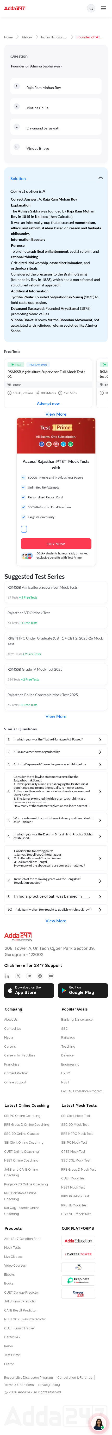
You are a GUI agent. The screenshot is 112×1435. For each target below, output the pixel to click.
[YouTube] (51, 976)
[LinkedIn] (7, 976)
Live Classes (13, 1257)
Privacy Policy (49, 1385)
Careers (10, 1047)
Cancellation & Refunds (74, 1378)
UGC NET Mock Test (76, 1214)
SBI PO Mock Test (74, 1143)
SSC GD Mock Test (75, 1125)
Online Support (15, 1082)
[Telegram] (29, 976)
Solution (18, 179)
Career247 (12, 1337)
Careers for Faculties (19, 1055)
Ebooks (9, 1275)
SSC (64, 1029)
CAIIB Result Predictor (20, 1310)
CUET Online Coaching (21, 1152)
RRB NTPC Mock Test (77, 1134)
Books (8, 1283)
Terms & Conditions (19, 1385)
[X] (18, 976)
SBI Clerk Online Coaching (23, 1143)
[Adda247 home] (14, 8)
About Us (11, 1020)
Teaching (68, 1047)
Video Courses (15, 1266)
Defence (67, 1055)
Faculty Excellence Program (82, 1091)
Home (8, 37)
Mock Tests (12, 1248)
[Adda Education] (78, 1241)
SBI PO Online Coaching (22, 1116)
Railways (68, 1037)
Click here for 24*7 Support (33, 965)
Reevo (8, 1346)
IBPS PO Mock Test (75, 1196)
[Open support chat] (98, 1423)
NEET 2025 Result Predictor (25, 1319)
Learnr (9, 1364)
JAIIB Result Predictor (20, 1301)
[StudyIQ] (78, 1267)
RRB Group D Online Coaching (26, 1125)
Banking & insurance (76, 1020)
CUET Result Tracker (19, 1328)
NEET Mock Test (73, 1187)
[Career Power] (78, 1254)
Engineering (70, 1064)
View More (56, 414)
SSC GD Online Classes (21, 1134)
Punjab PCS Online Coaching (26, 1184)
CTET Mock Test (73, 1152)
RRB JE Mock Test (74, 1205)
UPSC (65, 1073)
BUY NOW (56, 544)
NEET (65, 1082)
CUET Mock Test (73, 1178)
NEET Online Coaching (21, 1160)
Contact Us (12, 1029)
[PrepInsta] (78, 1280)
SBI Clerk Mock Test (75, 1116)
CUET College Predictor (21, 1292)
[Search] (91, 8)
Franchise (11, 1064)
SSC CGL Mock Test (75, 1160)
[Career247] (78, 1294)
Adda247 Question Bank (22, 1239)
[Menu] (103, 8)
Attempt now (48, 403)
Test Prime (12, 1355)
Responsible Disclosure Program (28, 1378)
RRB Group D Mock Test (78, 1170)
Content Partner (16, 1073)
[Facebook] (40, 976)
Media (8, 1037)
